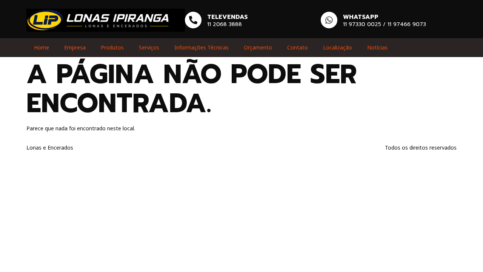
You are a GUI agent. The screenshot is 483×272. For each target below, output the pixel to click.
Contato (297, 47)
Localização (337, 47)
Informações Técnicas (201, 47)
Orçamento (258, 47)
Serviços (149, 47)
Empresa (75, 47)
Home (41, 47)
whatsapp (360, 17)
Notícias (377, 47)
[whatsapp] (329, 20)
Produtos (112, 47)
